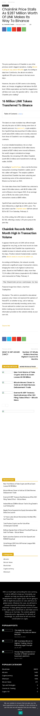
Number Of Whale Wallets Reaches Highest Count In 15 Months (29, 355)
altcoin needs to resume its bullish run (20, 257)
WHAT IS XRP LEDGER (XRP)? (11, 353)
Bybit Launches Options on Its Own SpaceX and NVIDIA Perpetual (19, 538)
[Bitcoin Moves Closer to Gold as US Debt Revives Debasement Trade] (7, 385)
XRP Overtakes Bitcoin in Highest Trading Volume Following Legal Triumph (23, 643)
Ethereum (6, 572)
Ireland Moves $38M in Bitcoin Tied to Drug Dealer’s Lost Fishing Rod (20, 505)
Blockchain (11, 2)
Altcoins (6, 559)
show (20, 114)
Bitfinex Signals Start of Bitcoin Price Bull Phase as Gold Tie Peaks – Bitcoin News (20, 531)
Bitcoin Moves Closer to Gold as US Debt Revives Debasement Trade (24, 385)
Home (4, 2)
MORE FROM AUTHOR (28, 367)
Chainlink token (21, 209)
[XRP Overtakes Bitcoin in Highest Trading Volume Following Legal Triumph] (7, 643)
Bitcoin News (8, 562)
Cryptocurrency (8, 569)
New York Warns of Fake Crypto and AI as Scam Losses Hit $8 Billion (24, 374)
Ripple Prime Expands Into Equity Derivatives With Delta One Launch (19, 511)
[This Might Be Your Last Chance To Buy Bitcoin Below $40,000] (7, 633)
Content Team (9, 24)
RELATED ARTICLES (10, 367)
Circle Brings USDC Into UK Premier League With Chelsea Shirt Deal (19, 544)
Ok (21, 713)
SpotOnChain (16, 167)
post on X (21, 128)
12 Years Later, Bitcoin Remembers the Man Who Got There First (19, 518)
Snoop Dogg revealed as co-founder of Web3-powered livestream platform (25, 654)
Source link (6, 326)
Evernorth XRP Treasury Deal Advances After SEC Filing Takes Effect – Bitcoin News (26, 396)
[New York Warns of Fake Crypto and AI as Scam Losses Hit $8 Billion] (7, 374)
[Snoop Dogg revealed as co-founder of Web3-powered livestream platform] (7, 654)
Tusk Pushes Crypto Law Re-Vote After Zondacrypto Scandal (16, 525)
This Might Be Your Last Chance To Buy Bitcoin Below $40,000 (25, 632)
